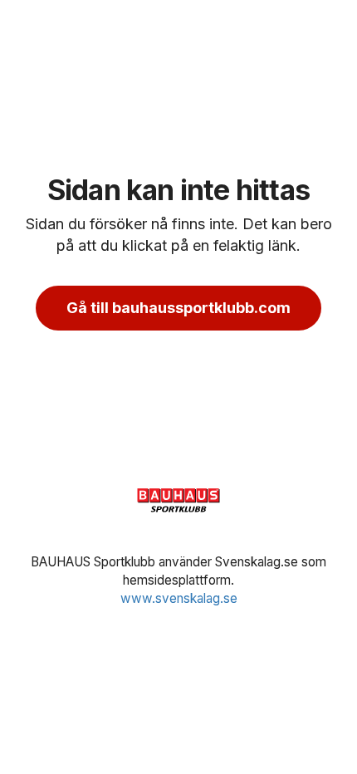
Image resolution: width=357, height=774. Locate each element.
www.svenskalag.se (178, 598)
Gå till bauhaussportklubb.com (178, 307)
